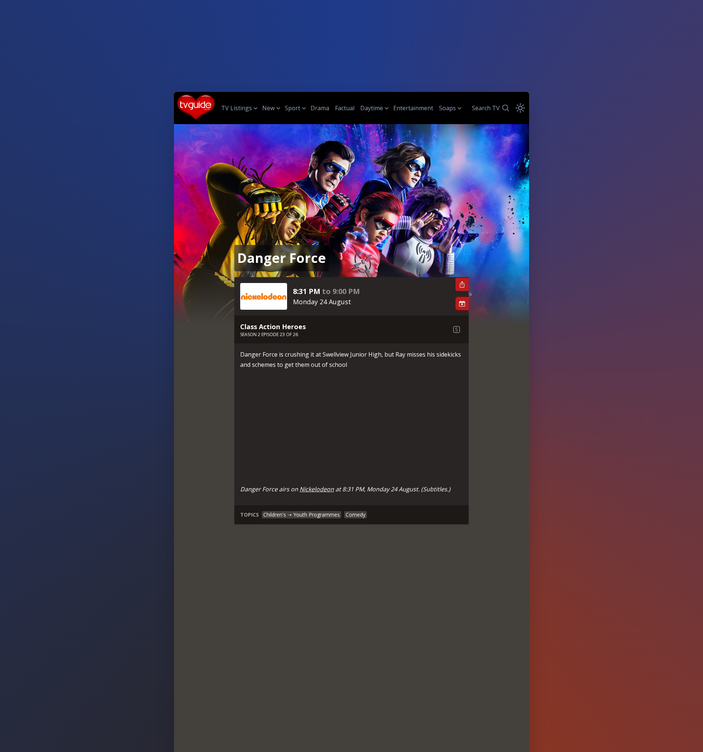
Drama (319, 108)
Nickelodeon (317, 489)
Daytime (371, 108)
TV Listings (236, 108)
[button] (462, 284)
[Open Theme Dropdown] (520, 108)
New (268, 108)
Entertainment (413, 108)
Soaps (447, 108)
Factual (344, 108)
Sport (292, 108)
